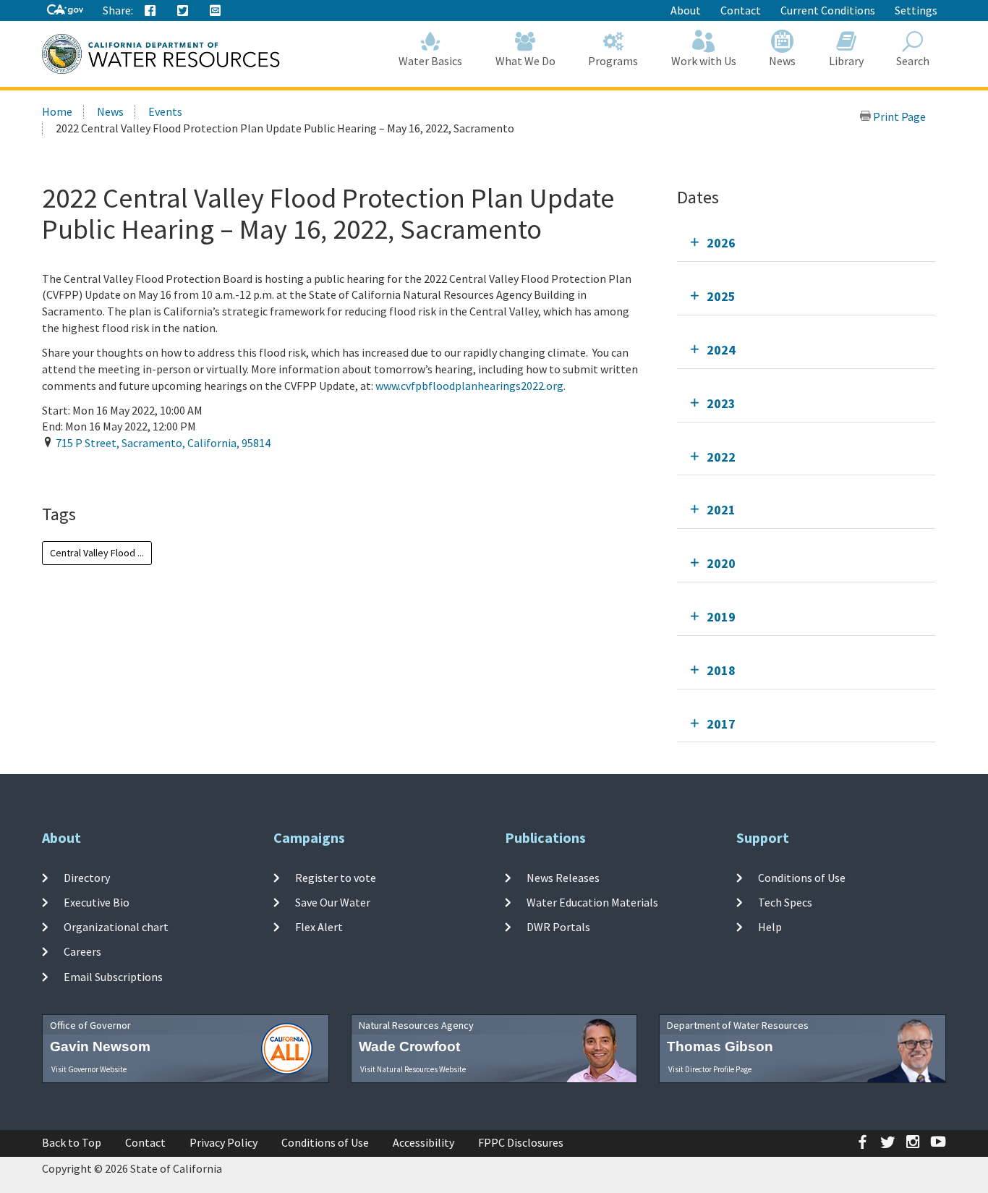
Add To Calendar (104, 472)
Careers (82, 951)
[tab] (806, 242)
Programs (613, 61)
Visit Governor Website (89, 1069)
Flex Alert (319, 927)
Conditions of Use (802, 877)
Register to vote (335, 877)
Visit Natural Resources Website (413, 1069)
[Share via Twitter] (182, 11)
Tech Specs (785, 902)
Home (57, 111)
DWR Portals (558, 927)
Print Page (898, 116)
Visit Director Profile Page (709, 1069)
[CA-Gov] (65, 10)
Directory (87, 877)
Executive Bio (96, 902)
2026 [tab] (721, 242)
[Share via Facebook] (150, 11)
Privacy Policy (223, 1142)
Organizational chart (116, 927)
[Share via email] (215, 11)
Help (770, 927)
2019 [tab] (721, 616)
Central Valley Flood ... (97, 552)
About (685, 10)
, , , (163, 443)
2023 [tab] (721, 403)
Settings (916, 10)
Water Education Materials (592, 902)
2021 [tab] (721, 509)
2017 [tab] (721, 724)
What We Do (525, 61)
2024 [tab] (721, 349)
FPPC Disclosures (520, 1142)
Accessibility (423, 1142)
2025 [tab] (721, 296)
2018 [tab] (721, 670)
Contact (740, 10)
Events (165, 111)
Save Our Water (332, 902)
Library (846, 61)
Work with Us (703, 61)
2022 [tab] (721, 457)
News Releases (563, 877)
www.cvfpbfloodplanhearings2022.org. (470, 385)
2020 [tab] (721, 563)
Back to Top (71, 1142)
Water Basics (430, 61)
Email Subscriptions (113, 976)
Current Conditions (827, 10)
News (782, 61)
